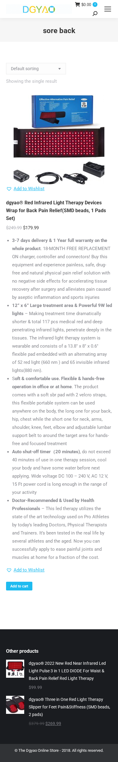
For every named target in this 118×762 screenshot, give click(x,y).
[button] (25, 189)
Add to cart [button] (19, 586)
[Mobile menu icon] (107, 9)
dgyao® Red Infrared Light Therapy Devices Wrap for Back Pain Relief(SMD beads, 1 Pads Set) (56, 210)
